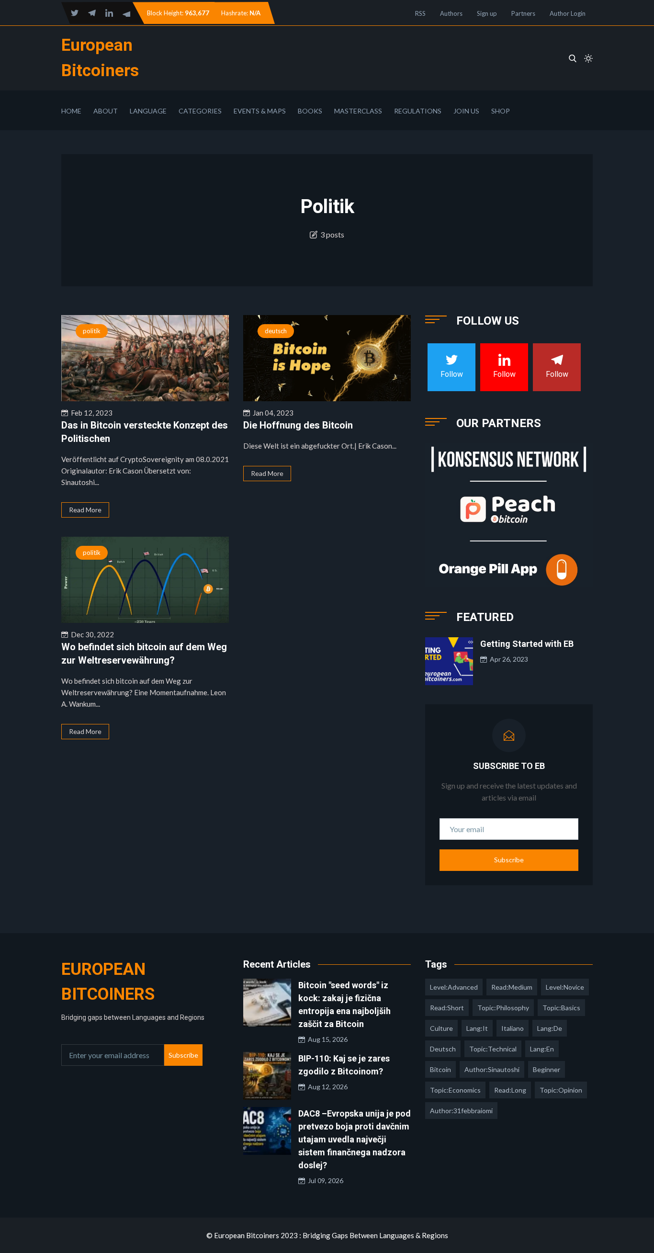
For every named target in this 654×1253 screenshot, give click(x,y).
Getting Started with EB (527, 644)
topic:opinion (561, 1090)
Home (71, 111)
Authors (451, 13)
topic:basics (561, 1008)
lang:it (477, 1028)
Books (310, 111)
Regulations (417, 111)
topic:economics (455, 1090)
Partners (523, 13)
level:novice (565, 987)
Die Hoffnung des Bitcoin (298, 425)
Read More (85, 510)
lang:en (542, 1049)
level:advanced (454, 987)
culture (441, 1028)
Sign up (487, 13)
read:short (447, 1008)
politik (92, 331)
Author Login (568, 13)
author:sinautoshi (491, 1069)
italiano (512, 1028)
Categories (200, 111)
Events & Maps (260, 111)
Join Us (466, 111)
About (105, 111)
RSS (420, 13)
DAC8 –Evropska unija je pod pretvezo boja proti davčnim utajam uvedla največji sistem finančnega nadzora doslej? (354, 1139)
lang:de (549, 1028)
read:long (510, 1090)
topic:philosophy (503, 1008)
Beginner (546, 1069)
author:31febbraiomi (461, 1110)
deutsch (276, 331)
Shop (500, 111)
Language (148, 111)
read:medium (511, 987)
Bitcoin (440, 1069)
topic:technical (493, 1049)
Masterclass (358, 111)
